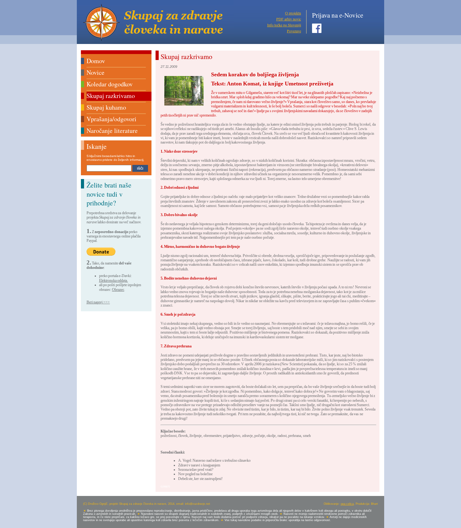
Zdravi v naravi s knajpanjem (199, 465)
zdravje (247, 435)
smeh (307, 435)
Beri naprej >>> (98, 302)
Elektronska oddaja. (113, 280)
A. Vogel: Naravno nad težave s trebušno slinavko (214, 460)
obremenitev (212, 435)
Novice (95, 72)
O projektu (293, 12)
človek (183, 435)
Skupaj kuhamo (106, 107)
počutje (259, 435)
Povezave (294, 30)
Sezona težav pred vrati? (195, 469)
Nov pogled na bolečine (195, 474)
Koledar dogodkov (110, 84)
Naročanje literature (112, 130)
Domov (96, 61)
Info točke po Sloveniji (284, 24)
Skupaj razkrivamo (111, 95)
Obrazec (118, 289)
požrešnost (169, 435)
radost (282, 435)
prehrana (294, 435)
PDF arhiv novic (288, 18)
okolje (271, 435)
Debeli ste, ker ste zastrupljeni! (200, 478)
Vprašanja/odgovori (111, 119)
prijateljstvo (231, 435)
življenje (195, 435)
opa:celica (347, 503)
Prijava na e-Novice (337, 15)
